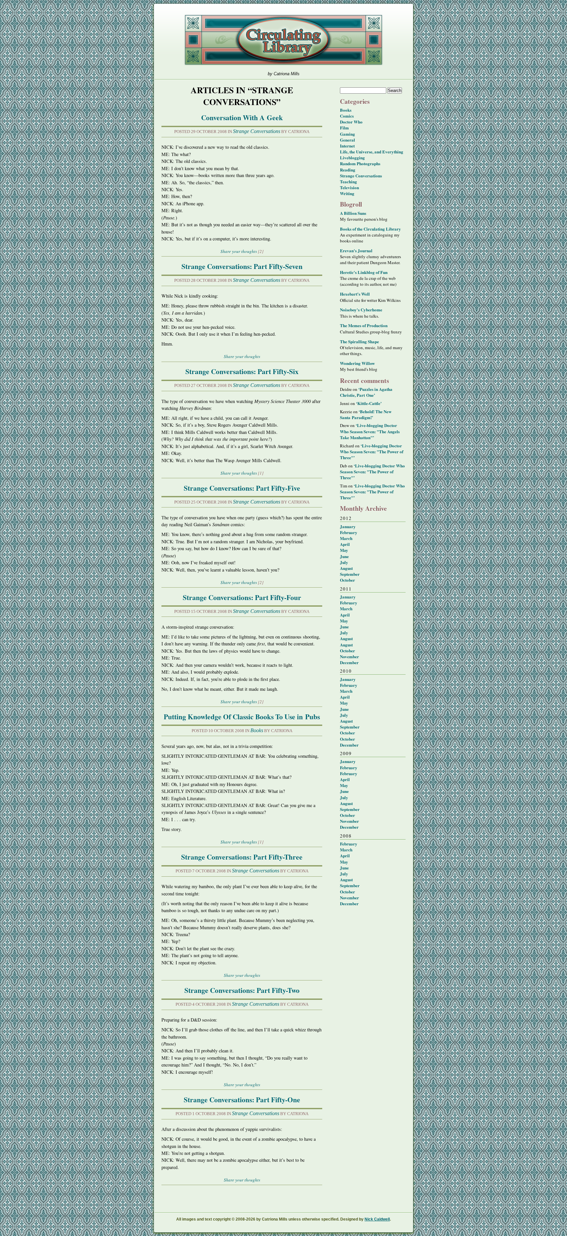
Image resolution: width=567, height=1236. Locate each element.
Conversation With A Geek (242, 117)
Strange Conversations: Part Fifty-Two (242, 990)
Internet (347, 146)
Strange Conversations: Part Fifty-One (242, 1099)
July (344, 562)
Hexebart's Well (355, 294)
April (345, 544)
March (346, 538)
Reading (347, 170)
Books (256, 730)
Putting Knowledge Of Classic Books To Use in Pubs (242, 716)
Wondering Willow (357, 363)
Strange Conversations (256, 131)
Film (344, 127)
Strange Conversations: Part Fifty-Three (242, 857)
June (344, 556)
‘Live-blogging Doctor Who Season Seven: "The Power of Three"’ (371, 451)
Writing (347, 193)
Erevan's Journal (356, 250)
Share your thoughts (238, 251)
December (349, 662)
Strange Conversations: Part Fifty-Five (242, 488)
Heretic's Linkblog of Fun (364, 272)
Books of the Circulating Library (370, 229)
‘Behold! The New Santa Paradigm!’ (365, 414)
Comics (347, 116)
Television (349, 187)
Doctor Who (351, 122)
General (347, 140)
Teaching (348, 181)
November (349, 656)
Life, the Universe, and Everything (371, 151)
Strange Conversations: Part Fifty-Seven (242, 266)
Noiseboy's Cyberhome (361, 309)
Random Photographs (360, 163)
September (350, 574)
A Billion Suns (353, 213)
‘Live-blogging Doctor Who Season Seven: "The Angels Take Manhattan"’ (370, 431)
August (346, 568)
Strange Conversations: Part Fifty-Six (242, 371)
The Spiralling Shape (359, 341)
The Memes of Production (364, 325)
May (344, 550)
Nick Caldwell (377, 1219)
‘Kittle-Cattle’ (369, 403)
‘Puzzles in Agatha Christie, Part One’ (366, 392)
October (347, 580)
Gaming (347, 134)
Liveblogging (352, 157)
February (348, 532)
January (348, 526)
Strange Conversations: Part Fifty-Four (242, 597)
